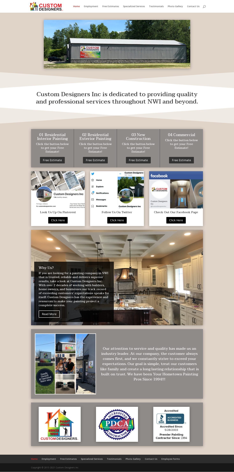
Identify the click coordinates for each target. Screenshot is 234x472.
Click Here (58, 220)
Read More (49, 314)
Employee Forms (170, 458)
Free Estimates (110, 6)
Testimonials (156, 6)
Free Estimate (52, 160)
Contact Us (193, 6)
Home (76, 6)
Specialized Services (134, 6)
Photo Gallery (175, 6)
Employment (91, 6)
